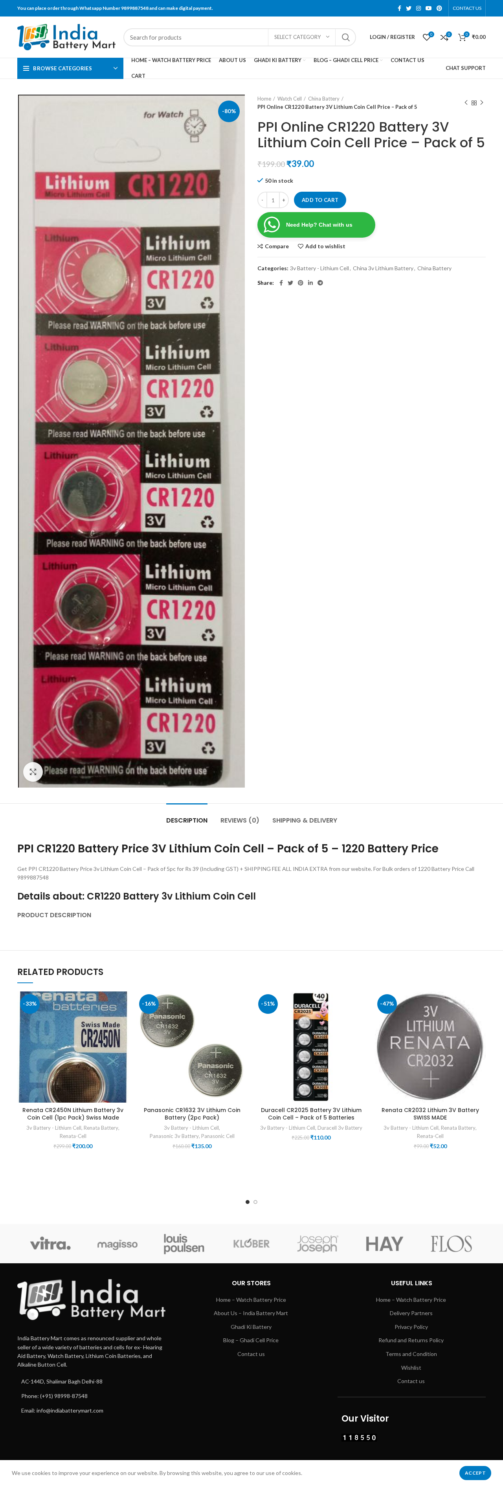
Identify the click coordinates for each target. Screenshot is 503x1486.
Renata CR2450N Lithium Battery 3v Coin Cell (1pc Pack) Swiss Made (72, 1114)
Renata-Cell (73, 1136)
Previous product (466, 103)
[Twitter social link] (409, 8)
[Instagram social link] (418, 8)
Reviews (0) (239, 820)
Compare (277, 246)
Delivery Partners (411, 1313)
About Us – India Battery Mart (251, 1313)
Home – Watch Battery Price (251, 1299)
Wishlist (411, 1367)
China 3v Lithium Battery (383, 268)
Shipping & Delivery (304, 820)
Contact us (251, 1353)
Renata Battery (101, 1128)
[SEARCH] (345, 37)
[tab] (54, 911)
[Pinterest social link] (439, 8)
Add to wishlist (325, 246)
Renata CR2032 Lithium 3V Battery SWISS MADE (430, 1114)
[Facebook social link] (399, 8)
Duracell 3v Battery (340, 1128)
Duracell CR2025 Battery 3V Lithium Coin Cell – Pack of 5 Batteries (311, 1114)
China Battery (324, 98)
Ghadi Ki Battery (251, 1326)
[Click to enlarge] (33, 772)
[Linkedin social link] (310, 283)
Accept (475, 1473)
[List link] (91, 1381)
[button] (122, 1022)
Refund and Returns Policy (411, 1340)
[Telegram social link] (320, 283)
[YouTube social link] (428, 8)
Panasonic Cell (218, 1136)
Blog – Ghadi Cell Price (251, 1340)
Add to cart (320, 200)
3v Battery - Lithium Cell (319, 268)
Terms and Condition (411, 1353)
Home (264, 98)
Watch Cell (289, 98)
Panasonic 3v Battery (174, 1136)
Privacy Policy (411, 1326)
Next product (482, 103)
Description (186, 820)
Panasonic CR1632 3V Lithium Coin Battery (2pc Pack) (192, 1114)
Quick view (122, 1039)
